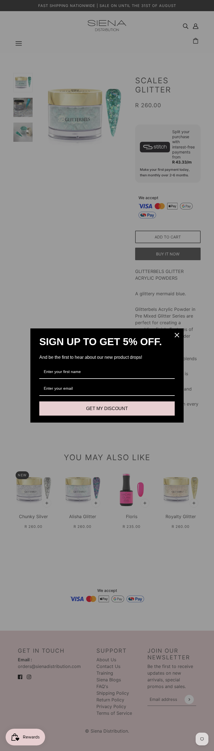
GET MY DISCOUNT (107, 408)
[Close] (177, 335)
